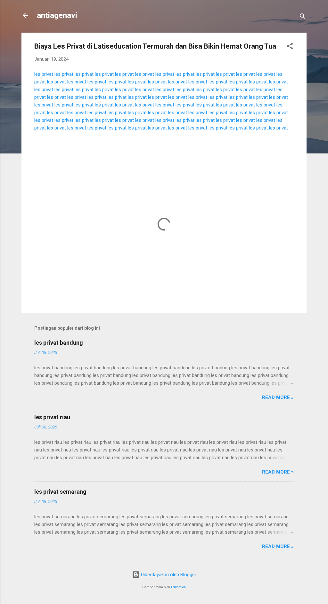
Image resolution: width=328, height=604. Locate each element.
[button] (290, 47)
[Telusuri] (303, 17)
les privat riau (52, 417)
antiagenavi (57, 15)
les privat (43, 74)
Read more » (278, 397)
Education (178, 587)
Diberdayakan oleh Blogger (168, 574)
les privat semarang (60, 491)
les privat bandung (58, 342)
